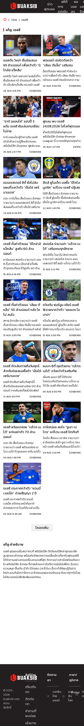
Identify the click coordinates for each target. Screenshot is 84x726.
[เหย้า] (5, 19)
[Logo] (23, 7)
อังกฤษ (73, 692)
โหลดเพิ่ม (42, 527)
